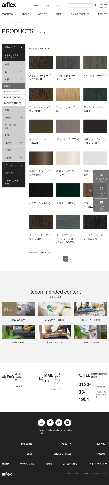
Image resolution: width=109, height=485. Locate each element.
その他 (8, 157)
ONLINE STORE (61, 453)
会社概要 (6, 463)
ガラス (8, 117)
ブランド (9, 165)
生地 (7, 64)
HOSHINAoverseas (103, 5)
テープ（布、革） (11, 126)
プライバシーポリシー (97, 463)
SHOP (29, 453)
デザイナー (10, 172)
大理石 (8, 150)
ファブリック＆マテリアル (12, 55)
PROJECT (100, 453)
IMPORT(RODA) (12, 97)
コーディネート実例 (12, 182)
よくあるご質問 (70, 463)
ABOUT (65, 443)
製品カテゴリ (11, 47)
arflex (7, 85)
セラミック (10, 135)
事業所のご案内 (27, 463)
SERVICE (101, 443)
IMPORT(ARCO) (12, 103)
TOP (3, 22)
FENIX (8, 142)
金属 (7, 110)
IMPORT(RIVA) (12, 91)
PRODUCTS (26, 443)
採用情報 (49, 463)
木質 (7, 79)
